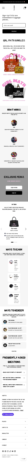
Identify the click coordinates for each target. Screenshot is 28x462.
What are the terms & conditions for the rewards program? (12, 378)
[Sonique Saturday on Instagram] (8, 451)
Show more (14, 351)
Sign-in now (14, 187)
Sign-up (14, 193)
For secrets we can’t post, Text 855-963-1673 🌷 (14, 1)
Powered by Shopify (6, 456)
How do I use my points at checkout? (12, 372)
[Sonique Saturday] (14, 7)
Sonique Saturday (14, 455)
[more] (21, 410)
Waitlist (14, 31)
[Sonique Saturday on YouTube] (12, 451)
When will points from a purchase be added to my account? (13, 385)
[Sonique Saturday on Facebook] (3, 451)
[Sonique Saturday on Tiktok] (10, 451)
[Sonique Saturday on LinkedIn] (15, 451)
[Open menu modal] (3, 8)
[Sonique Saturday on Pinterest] (5, 451)
